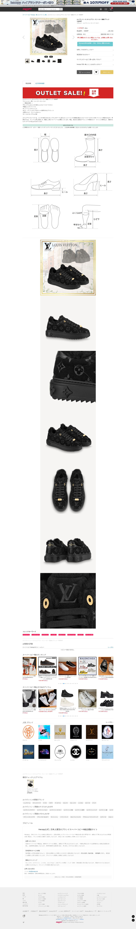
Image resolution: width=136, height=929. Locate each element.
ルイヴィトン (45, 634)
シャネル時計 (41, 900)
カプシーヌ (103, 817)
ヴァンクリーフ (37, 803)
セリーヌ (87, 803)
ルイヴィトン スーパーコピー (91, 23)
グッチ (94, 803)
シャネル (80, 803)
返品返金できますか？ (83, 54)
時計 (24, 893)
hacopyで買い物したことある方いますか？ (89, 64)
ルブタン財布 (80, 895)
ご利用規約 (33, 911)
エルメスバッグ (62, 900)
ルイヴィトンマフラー (29, 810)
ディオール (58, 803)
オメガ (40, 895)
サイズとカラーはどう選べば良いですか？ (89, 59)
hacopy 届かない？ (90, 911)
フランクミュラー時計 (43, 906)
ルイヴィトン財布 (79, 810)
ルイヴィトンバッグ (92, 810)
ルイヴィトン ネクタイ (55, 810)
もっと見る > (109, 722)
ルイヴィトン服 (103, 810)
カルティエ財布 (81, 902)
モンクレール (26, 634)
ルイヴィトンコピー (102, 897)
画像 (46, 56)
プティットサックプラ (29, 817)
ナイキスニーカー (101, 893)
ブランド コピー (71, 634)
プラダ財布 (80, 897)
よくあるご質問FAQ (64, 911)
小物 (98, 895)
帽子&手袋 (25, 906)
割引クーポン (106, 72)
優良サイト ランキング (103, 911)
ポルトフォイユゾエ (76, 817)
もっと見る (110, 647)
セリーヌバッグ (62, 899)
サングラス (99, 906)
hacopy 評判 (52, 911)
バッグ (24, 897)
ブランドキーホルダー (42, 817)
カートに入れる (86, 72)
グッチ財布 (80, 899)
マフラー (99, 902)
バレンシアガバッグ (63, 904)
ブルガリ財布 (80, 893)
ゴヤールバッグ (62, 906)
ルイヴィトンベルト (42, 810)
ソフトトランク (64, 817)
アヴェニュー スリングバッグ (90, 817)
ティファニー (100, 900)
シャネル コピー (35, 634)
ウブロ (40, 902)
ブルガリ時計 (41, 897)
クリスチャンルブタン (63, 895)
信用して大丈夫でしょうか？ (85, 49)
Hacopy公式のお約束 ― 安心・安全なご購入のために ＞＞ (94, 44)
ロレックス (73, 803)
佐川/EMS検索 (39, 83)
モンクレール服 (101, 899)
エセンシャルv (112, 817)
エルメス (80, 634)
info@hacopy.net (33, 871)
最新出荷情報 (42, 911)
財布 (24, 895)
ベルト (24, 900)
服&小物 (25, 902)
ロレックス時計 (42, 893)
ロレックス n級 (89, 634)
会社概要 (25, 911)
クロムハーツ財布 (81, 900)
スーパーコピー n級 (77, 911)
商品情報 (28, 83)
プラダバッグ (61, 902)
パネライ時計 (41, 904)
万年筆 (98, 904)
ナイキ (53, 634)
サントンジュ (54, 817)
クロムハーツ (62, 634)
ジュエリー (25, 904)
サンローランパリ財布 (82, 904)
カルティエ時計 (42, 899)
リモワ (50, 803)
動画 (51, 56)
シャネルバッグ (62, 897)
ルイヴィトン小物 (68, 810)
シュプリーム (27, 803)
